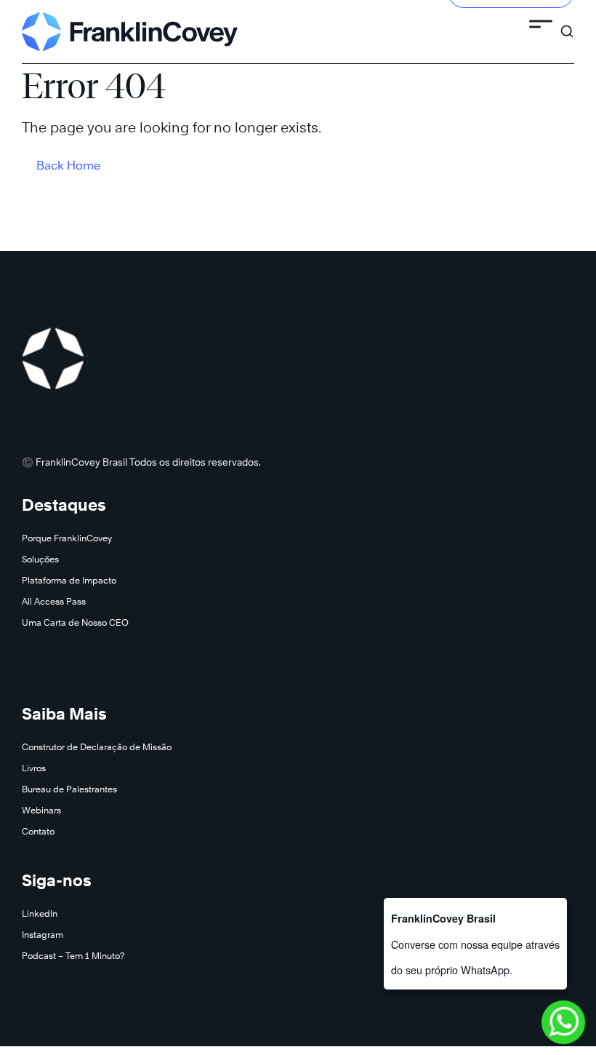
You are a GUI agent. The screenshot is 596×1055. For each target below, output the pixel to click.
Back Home (68, 165)
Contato (38, 831)
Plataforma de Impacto (69, 580)
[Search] (567, 24)
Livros (34, 768)
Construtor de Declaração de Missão (97, 746)
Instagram (42, 934)
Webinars (41, 810)
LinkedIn (39, 913)
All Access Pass (54, 601)
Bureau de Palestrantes (69, 789)
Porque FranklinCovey (67, 538)
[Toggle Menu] (540, 26)
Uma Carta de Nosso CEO (75, 622)
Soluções (40, 559)
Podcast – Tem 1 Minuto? (73, 955)
